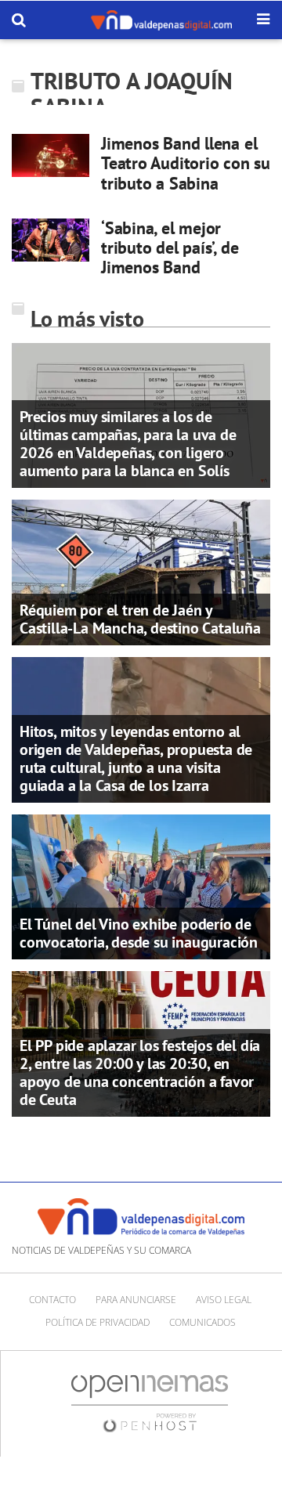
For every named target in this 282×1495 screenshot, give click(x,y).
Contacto (52, 1299)
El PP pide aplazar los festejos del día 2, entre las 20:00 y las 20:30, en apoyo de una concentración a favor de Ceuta (140, 1072)
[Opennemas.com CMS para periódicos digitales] (149, 1403)
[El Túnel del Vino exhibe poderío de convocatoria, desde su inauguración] (141, 885)
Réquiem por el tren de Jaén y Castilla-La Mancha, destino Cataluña (140, 619)
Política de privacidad (97, 1322)
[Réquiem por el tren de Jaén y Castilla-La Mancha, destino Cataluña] (141, 571)
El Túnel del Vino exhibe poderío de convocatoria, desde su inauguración (139, 933)
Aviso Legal (223, 1299)
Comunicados (202, 1322)
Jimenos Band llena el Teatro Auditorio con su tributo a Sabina (185, 163)
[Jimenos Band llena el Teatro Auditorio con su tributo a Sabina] (50, 155)
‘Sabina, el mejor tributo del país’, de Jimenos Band (169, 248)
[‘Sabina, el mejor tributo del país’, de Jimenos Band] (50, 240)
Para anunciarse (136, 1299)
